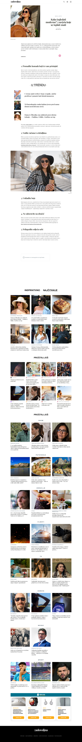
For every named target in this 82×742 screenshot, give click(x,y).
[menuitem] (67, 2)
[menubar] (67, 2)
